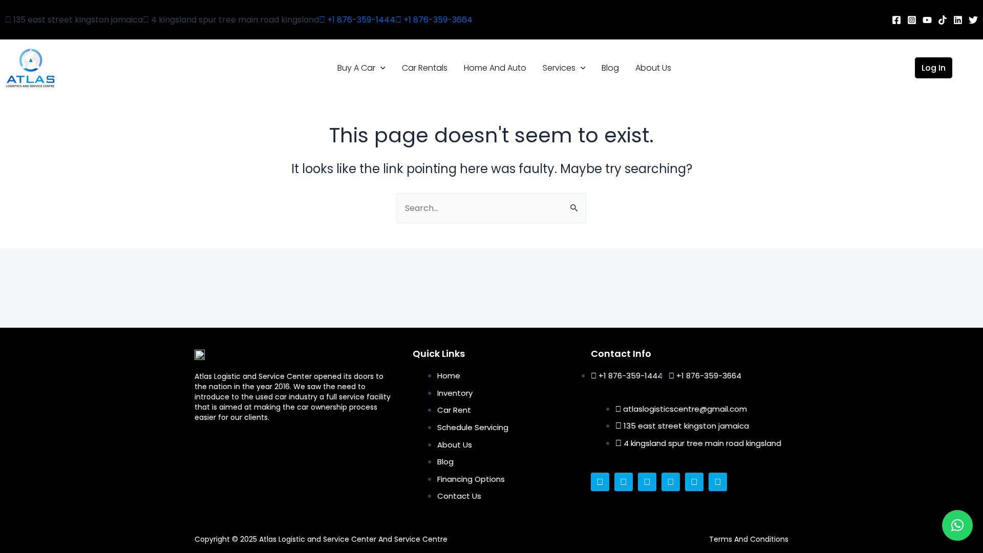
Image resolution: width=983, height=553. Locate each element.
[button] (957, 525)
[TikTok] (942, 20)
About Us (653, 68)
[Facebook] (896, 20)
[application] (380, 68)
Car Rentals (424, 68)
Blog (610, 68)
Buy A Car (356, 68)
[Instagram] (911, 20)
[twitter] (973, 20)
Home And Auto (495, 68)
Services (559, 68)
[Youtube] (927, 20)
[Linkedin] (958, 20)
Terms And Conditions (748, 539)
